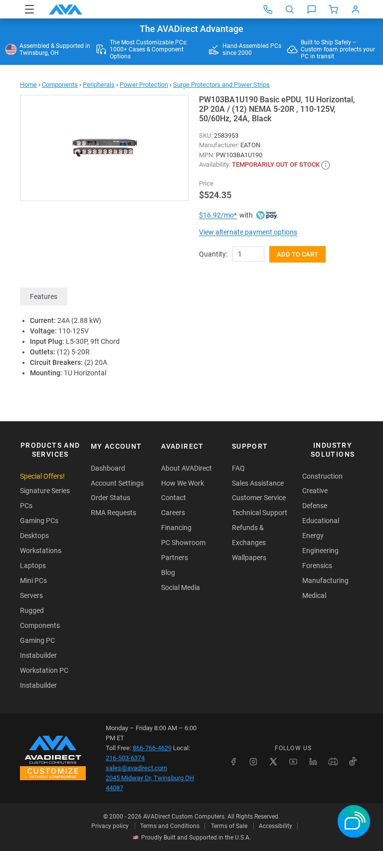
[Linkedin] (313, 762)
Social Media (180, 587)
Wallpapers (249, 558)
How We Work (182, 483)
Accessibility (275, 826)
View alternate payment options (248, 232)
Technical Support (259, 513)
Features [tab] (43, 296)
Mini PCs (33, 580)
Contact (173, 498)
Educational (320, 521)
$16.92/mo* (218, 215)
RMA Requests (113, 513)
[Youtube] (293, 762)
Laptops (33, 565)
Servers (31, 595)
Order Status (110, 498)
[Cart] (333, 9)
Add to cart (297, 254)
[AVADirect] (65, 9)
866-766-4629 (152, 748)
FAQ (238, 468)
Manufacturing (325, 580)
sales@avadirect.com (136, 768)
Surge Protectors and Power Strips (221, 84)
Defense (314, 506)
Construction (322, 476)
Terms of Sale (229, 826)
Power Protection (144, 84)
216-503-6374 (125, 758)
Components (60, 84)
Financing (176, 528)
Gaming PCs (39, 521)
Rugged (32, 610)
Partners (174, 558)
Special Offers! (42, 476)
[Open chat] (311, 9)
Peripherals (99, 84)
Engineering (320, 551)
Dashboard (108, 468)
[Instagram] (253, 762)
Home (28, 84)
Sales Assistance (258, 483)
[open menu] (29, 9)
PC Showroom (183, 543)
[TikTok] (353, 762)
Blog (168, 572)
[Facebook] (233, 762)
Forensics (317, 565)
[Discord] (333, 762)
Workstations (40, 551)
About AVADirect (186, 468)
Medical (314, 595)
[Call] (267, 9)
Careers (173, 513)
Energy (313, 536)
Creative (315, 491)
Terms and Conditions (169, 826)
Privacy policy (110, 826)
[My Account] (355, 9)
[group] (104, 147)
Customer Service (259, 498)
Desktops (34, 536)
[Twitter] (273, 762)
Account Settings (117, 483)
